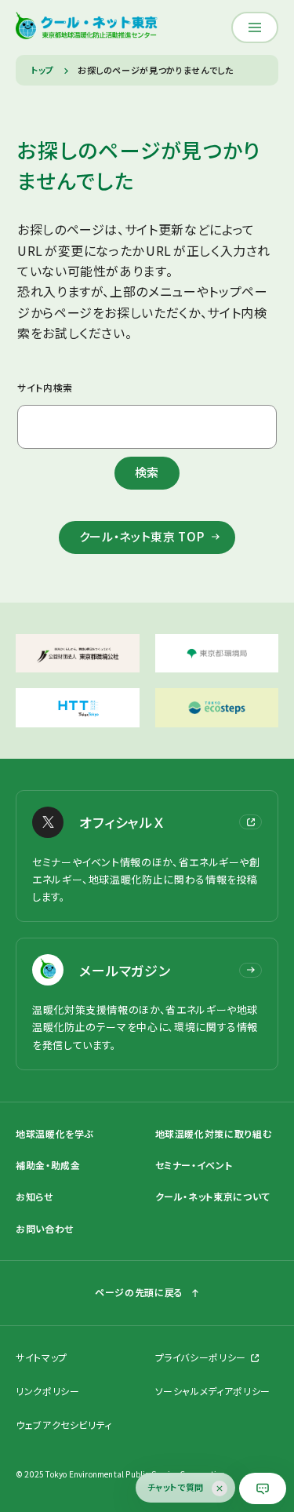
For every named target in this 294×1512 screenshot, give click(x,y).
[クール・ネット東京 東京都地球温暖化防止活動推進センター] (87, 27)
